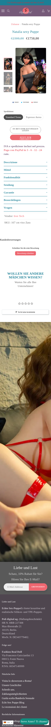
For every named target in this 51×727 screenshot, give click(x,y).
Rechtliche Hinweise (12, 725)
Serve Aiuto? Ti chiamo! (34, 721)
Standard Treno (13, 117)
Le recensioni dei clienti (14, 707)
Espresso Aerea (33, 117)
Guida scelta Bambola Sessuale (18, 698)
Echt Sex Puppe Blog (13, 702)
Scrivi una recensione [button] (26, 312)
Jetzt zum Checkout (25, 138)
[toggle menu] (3, 11)
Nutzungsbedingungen (14, 721)
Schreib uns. (8, 689)
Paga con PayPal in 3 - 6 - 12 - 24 (23, 150)
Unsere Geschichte (11, 685)
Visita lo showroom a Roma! (17, 681)
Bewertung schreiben (25, 253)
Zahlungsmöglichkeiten (14, 694)
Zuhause (15, 24)
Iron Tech (19, 216)
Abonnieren (38, 587)
